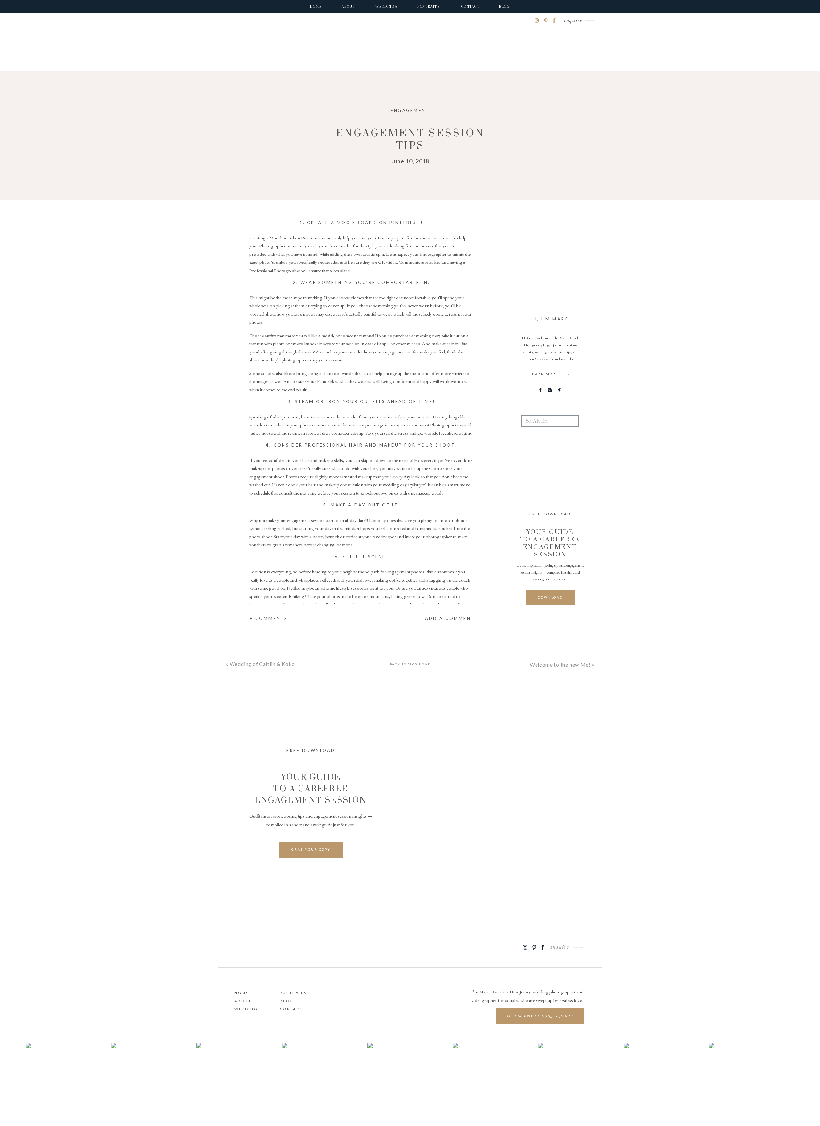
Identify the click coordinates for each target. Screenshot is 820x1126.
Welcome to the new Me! (560, 664)
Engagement (410, 110)
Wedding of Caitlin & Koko (262, 664)
